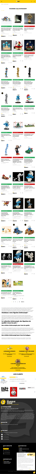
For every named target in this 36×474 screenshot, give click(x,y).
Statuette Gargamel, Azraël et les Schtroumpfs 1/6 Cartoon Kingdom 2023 (29, 56)
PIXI (3, 32)
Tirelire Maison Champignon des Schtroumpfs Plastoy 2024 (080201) (18, 56)
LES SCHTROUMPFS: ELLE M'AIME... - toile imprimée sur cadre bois (17, 293)
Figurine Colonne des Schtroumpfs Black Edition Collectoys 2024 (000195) (28, 82)
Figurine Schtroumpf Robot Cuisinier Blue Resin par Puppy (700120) (18, 109)
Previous (1, 392)
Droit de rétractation (22, 451)
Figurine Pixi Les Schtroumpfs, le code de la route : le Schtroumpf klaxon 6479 (29, 240)
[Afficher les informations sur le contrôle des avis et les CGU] (6, 381)
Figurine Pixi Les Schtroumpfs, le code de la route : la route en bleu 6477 (18, 240)
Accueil (2, 4)
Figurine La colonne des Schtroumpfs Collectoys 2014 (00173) (5, 160)
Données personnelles (7, 462)
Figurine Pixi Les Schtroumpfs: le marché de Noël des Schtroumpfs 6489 (18, 135)
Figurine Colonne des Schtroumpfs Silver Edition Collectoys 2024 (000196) (5, 109)
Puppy (3, 137)
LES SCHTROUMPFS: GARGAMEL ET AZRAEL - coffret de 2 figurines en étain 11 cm (18, 187)
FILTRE (3, 10)
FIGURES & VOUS (27, 163)
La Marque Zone (6, 434)
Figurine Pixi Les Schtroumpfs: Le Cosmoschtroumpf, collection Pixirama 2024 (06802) (18, 29)
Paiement (20, 450)
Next (35, 392)
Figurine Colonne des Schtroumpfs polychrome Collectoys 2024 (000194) (5, 82)
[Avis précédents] (8, 379)
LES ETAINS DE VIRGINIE (17, 216)
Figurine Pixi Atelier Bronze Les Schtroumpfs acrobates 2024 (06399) (29, 29)
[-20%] (18, 230)
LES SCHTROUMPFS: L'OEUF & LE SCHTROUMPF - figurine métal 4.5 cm (6, 240)
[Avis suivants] (35, 379)
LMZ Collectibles (6, 439)
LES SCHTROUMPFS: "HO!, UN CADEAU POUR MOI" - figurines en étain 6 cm (6, 267)
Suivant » (22, 301)
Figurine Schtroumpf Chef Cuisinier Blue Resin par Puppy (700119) (6, 135)
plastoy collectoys (5, 84)
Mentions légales (6, 461)
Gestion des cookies (7, 463)
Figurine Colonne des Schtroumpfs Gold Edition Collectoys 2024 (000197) (17, 82)
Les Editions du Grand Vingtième (7, 294)
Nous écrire (6, 448)
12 (19, 301)
